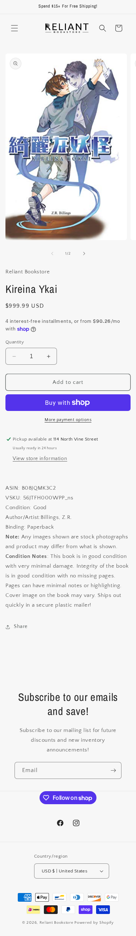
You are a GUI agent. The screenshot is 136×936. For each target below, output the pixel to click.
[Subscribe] (113, 770)
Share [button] (21, 626)
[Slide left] (52, 253)
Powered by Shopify (94, 922)
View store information (40, 459)
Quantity (14, 341)
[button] (14, 28)
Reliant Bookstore (57, 922)
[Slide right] (84, 253)
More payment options (68, 419)
